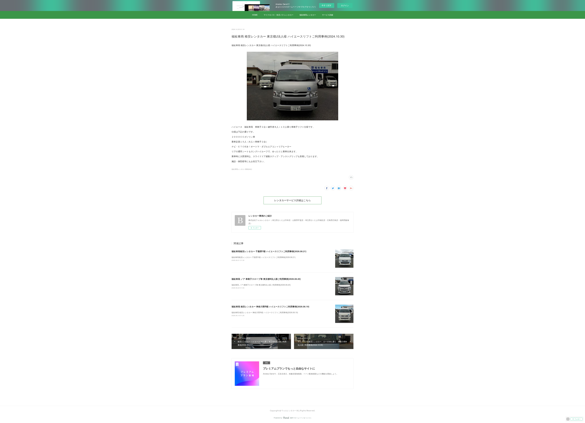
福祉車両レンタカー (308, 14)
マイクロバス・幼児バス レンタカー (278, 14)
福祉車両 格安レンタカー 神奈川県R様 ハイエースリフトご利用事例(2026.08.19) (270, 306)
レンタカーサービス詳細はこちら (292, 200)
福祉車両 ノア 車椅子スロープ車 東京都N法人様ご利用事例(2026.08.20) (266, 278)
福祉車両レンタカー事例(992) (242, 169)
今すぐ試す (327, 5)
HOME (255, 14)
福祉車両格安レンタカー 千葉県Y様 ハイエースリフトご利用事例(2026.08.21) (269, 251)
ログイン (345, 5)
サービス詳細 (327, 14)
